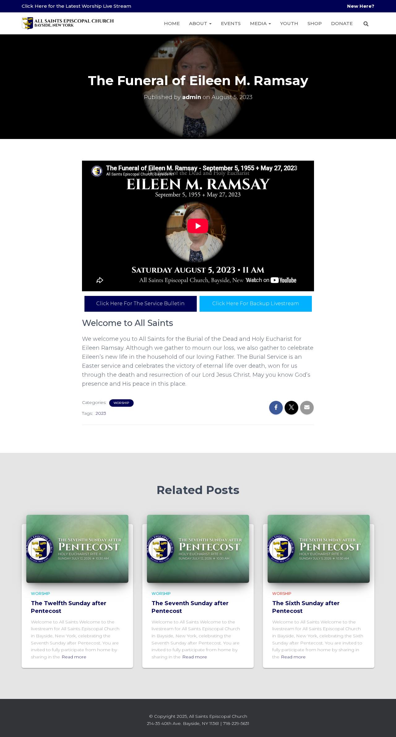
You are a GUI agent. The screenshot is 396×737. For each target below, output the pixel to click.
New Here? (360, 6)
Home (172, 23)
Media (259, 23)
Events (231, 23)
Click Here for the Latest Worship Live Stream (76, 6)
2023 (101, 413)
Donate (342, 23)
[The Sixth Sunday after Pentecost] (319, 548)
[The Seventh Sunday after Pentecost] (198, 548)
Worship (121, 403)
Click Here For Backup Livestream (255, 303)
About (199, 23)
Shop (315, 23)
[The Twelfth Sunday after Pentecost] (77, 548)
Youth (289, 23)
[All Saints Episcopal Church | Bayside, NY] (68, 23)
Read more (74, 657)
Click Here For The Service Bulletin (140, 303)
